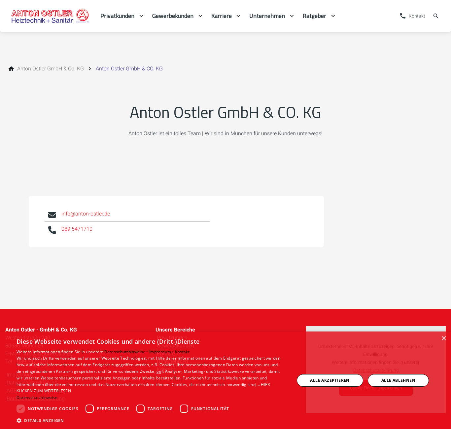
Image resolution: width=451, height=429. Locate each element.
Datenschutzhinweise (37, 397)
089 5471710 (76, 229)
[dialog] (225, 380)
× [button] (443, 338)
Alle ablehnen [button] (398, 380)
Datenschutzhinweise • (127, 352)
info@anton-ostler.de (85, 214)
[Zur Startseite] (50, 16)
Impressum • (162, 352)
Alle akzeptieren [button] (329, 380)
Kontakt (182, 352)
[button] (151, 420)
